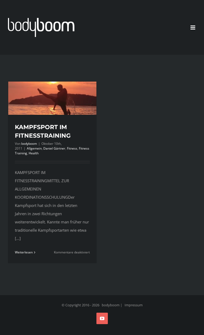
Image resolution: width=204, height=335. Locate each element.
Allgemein (34, 148)
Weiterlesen (24, 252)
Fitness (72, 148)
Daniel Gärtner (54, 148)
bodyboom (29, 143)
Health (34, 153)
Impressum (134, 305)
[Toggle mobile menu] (193, 27)
